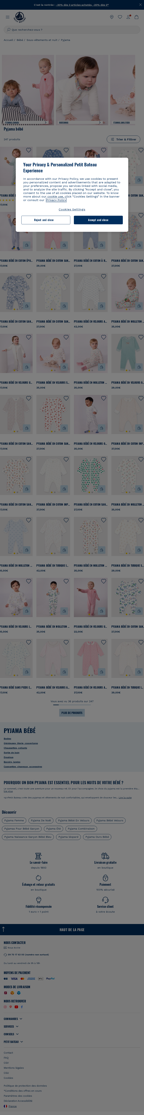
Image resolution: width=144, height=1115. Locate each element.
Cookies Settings (72, 209)
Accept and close (98, 220)
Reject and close (44, 220)
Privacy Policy (56, 200)
